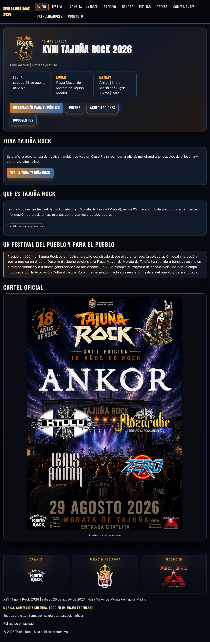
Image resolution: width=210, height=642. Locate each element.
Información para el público (36, 107)
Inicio (41, 6)
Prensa (162, 6)
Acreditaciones (102, 107)
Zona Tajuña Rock (84, 6)
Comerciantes (184, 6)
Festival (58, 6)
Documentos (23, 120)
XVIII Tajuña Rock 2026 (16, 11)
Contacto (75, 16)
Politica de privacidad (18, 624)
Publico (145, 6)
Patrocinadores (49, 16)
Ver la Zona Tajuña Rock (30, 172)
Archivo (110, 6)
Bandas (127, 6)
